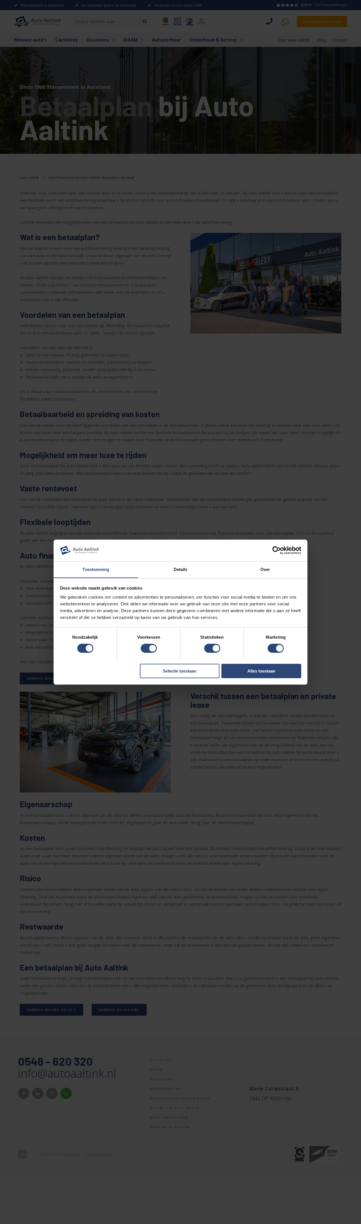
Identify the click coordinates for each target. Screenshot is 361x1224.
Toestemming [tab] (95, 569)
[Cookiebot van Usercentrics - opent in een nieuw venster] (276, 550)
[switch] (149, 648)
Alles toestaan (261, 670)
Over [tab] (265, 569)
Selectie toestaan (179, 670)
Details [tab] (181, 569)
